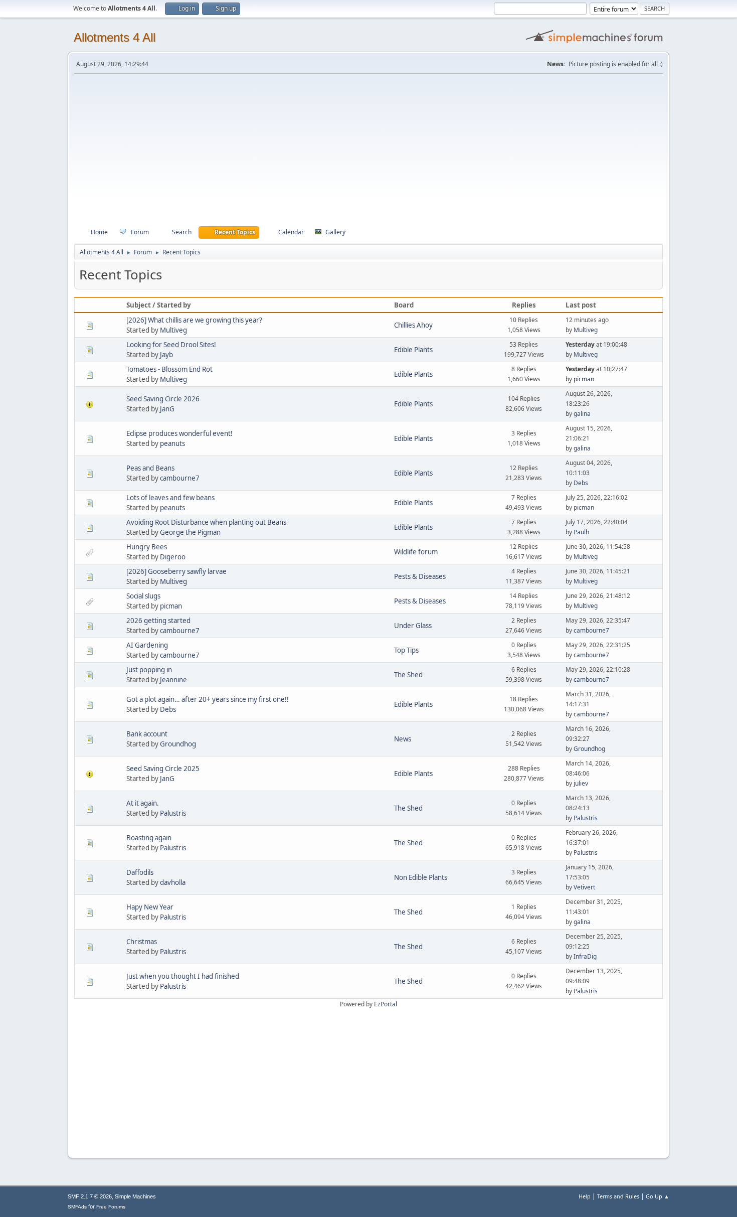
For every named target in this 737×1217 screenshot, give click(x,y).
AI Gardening (147, 645)
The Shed (408, 674)
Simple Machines (135, 1196)
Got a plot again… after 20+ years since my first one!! (207, 699)
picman (584, 379)
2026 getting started (158, 620)
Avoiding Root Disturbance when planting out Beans (206, 522)
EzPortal (385, 1004)
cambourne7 (180, 478)
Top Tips (406, 650)
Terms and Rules (618, 1196)
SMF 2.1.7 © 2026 (90, 1196)
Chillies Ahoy (413, 325)
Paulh (581, 532)
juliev (581, 783)
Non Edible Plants (420, 877)
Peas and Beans (150, 468)
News (402, 738)
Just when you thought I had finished (182, 976)
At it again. (142, 803)
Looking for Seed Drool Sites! (171, 344)
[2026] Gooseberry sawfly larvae (176, 571)
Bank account (146, 733)
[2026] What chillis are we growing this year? (194, 320)
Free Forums (110, 1206)
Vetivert (584, 887)
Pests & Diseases (420, 576)
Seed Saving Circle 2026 (163, 398)
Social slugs (143, 595)
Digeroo (173, 556)
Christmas (141, 941)
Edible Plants (413, 349)
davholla (173, 882)
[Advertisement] (368, 150)
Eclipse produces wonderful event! (179, 433)
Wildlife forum (416, 551)
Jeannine (173, 679)
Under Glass (413, 625)
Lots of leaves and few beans (170, 497)
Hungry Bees (146, 546)
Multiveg (173, 330)
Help (585, 1196)
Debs (581, 483)
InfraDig (585, 956)
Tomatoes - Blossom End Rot (169, 369)
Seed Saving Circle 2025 (163, 768)
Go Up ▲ (657, 1196)
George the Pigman (190, 532)
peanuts (172, 443)
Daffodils (139, 872)
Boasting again (148, 837)
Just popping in (149, 669)
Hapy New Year (149, 906)
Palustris (173, 813)
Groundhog (178, 743)
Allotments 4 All (114, 37)
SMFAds (77, 1206)
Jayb (166, 354)
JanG (167, 408)
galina (582, 413)
